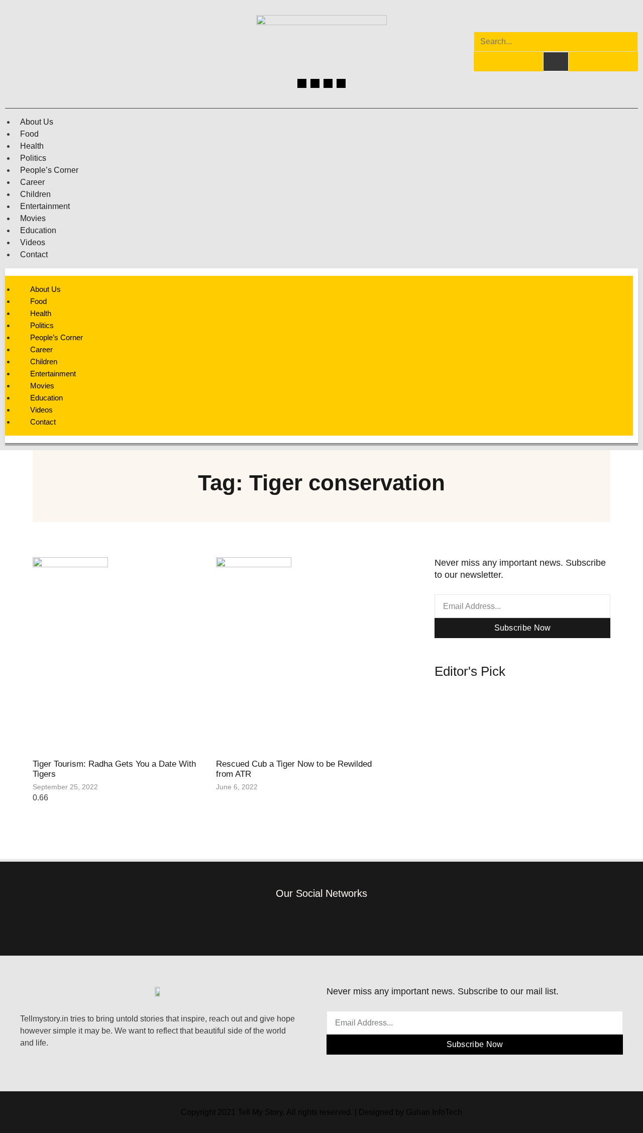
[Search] (555, 61)
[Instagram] (314, 83)
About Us (36, 122)
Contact (34, 254)
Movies (33, 218)
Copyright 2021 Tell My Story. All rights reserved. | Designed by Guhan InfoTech (321, 1112)
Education (38, 230)
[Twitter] (328, 83)
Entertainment (45, 206)
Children (35, 194)
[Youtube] (341, 83)
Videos (32, 242)
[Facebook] (301, 83)
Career (32, 182)
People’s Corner (49, 170)
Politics (33, 158)
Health (32, 146)
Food (29, 134)
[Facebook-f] (276, 921)
